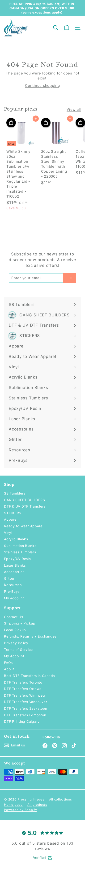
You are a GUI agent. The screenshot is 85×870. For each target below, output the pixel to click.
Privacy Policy (16, 643)
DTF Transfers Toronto (23, 682)
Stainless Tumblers (20, 552)
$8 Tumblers (14, 493)
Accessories (14, 572)
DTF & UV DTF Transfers (25, 506)
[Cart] (66, 28)
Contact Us (13, 617)
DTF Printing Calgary (22, 721)
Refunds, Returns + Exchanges (30, 636)
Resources (13, 585)
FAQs (8, 663)
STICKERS (12, 513)
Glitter (9, 578)
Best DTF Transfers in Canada (29, 676)
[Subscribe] (69, 278)
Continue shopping (42, 85)
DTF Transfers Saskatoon (25, 708)
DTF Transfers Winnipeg (24, 695)
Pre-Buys (12, 591)
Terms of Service (18, 650)
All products (37, 804)
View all (74, 109)
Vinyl (8, 533)
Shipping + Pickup (19, 623)
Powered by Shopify (20, 810)
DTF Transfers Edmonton (25, 715)
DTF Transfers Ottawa (23, 689)
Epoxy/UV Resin (17, 559)
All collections (60, 799)
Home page (13, 804)
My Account (14, 656)
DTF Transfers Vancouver (25, 702)
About (9, 669)
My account (14, 598)
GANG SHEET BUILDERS (24, 500)
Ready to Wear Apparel (23, 526)
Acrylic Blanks (16, 539)
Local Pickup (15, 630)
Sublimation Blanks (20, 546)
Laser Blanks (15, 565)
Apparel (10, 519)
